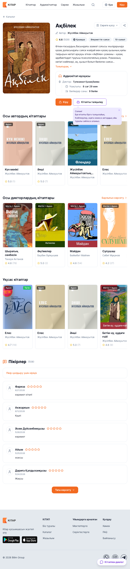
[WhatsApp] (106, 557)
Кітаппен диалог (114, 562)
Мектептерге (80, 525)
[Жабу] (119, 110)
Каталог (10, 16)
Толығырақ (62, 66)
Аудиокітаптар (48, 4)
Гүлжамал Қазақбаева (86, 81)
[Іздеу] (93, 5)
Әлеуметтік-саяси (100, 39)
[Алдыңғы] (4, 154)
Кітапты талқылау (92, 102)
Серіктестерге (81, 532)
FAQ (105, 532)
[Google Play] (11, 539)
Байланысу (109, 538)
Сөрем (65, 4)
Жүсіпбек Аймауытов (80, 32)
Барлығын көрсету (113, 197)
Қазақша (80, 39)
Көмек (106, 525)
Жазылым (79, 4)
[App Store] (29, 539)
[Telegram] (124, 557)
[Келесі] (126, 154)
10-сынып (120, 39)
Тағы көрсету (63, 489)
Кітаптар (31, 4)
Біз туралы (49, 525)
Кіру (122, 4)
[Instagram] (115, 557)
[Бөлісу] (124, 25)
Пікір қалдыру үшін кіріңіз (21, 372)
